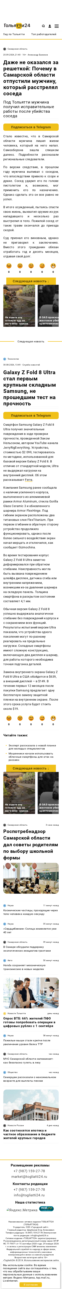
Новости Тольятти (17, 1013)
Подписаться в (31, 127)
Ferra (28, 479)
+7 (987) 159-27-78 (29, 1171)
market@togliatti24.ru (29, 1177)
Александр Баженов (38, 55)
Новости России (16, 1125)
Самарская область (17, 49)
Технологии (13, 359)
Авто (10, 960)
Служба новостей (31, 365)
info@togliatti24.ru (29, 1195)
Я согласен (31, 1284)
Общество (13, 1072)
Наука (11, 905)
